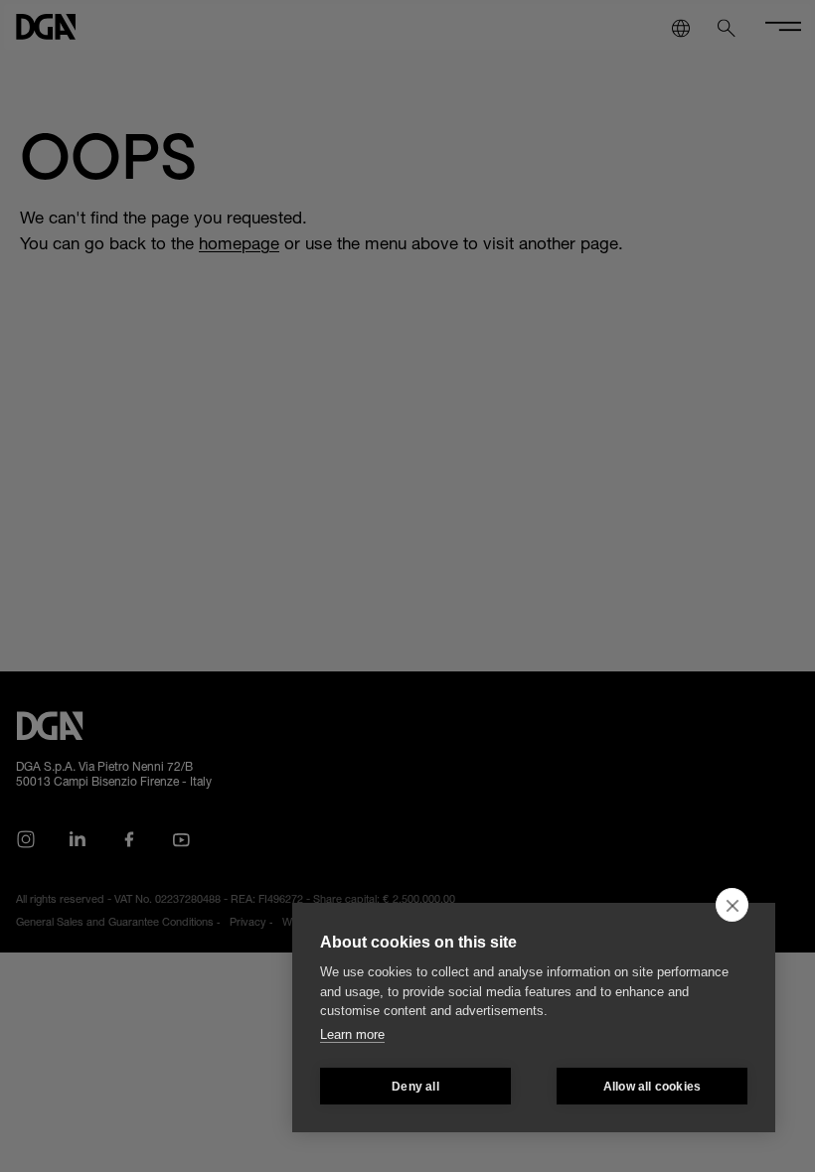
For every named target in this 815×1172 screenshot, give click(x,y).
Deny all (415, 1087)
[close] (732, 905)
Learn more (352, 1034)
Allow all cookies (652, 1087)
